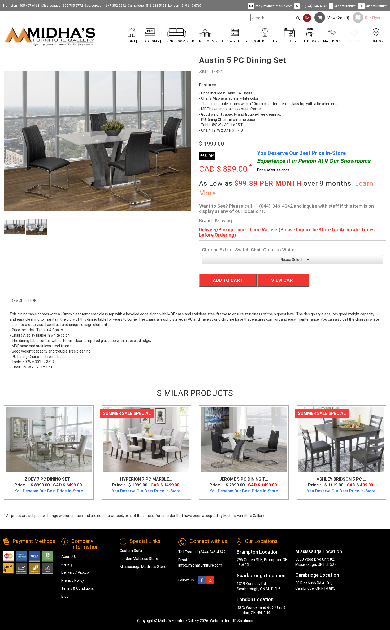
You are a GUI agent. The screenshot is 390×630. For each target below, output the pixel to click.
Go (307, 18)
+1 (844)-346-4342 (313, 6)
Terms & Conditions (77, 588)
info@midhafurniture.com (273, 6)
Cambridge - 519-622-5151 (147, 5)
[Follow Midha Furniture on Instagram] (210, 580)
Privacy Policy (72, 580)
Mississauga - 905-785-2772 (62, 5)
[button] (150, 37)
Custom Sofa (131, 551)
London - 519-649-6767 (185, 5)
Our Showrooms (349, 160)
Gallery (67, 564)
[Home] (50, 36)
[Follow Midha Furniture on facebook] (202, 580)
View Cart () (337, 18)
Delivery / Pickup (75, 572)
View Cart (283, 280)
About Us (69, 556)
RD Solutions (242, 621)
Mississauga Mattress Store (143, 566)
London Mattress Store (139, 559)
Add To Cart (228, 280)
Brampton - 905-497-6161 (21, 5)
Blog (65, 596)
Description (24, 300)
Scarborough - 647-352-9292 (105, 5)
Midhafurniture (344, 6)
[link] (242, 29)
